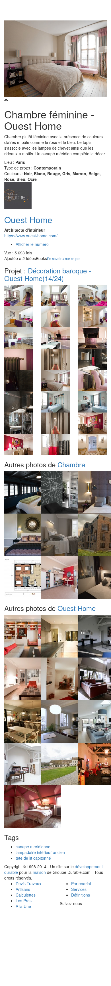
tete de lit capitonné (33, 858)
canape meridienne (33, 846)
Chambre (71, 464)
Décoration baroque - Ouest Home (47, 274)
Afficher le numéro (32, 244)
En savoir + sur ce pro (64, 258)
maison (39, 872)
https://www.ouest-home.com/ (30, 235)
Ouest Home (28, 219)
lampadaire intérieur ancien (40, 852)
